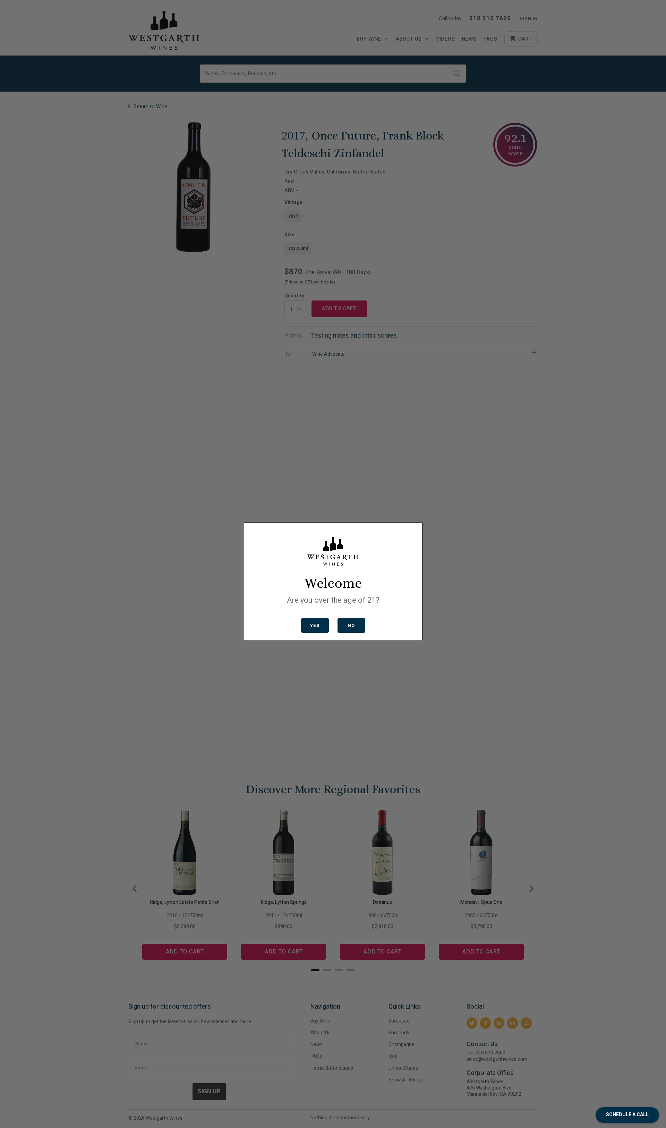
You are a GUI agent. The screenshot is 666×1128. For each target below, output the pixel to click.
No (351, 625)
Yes (314, 625)
